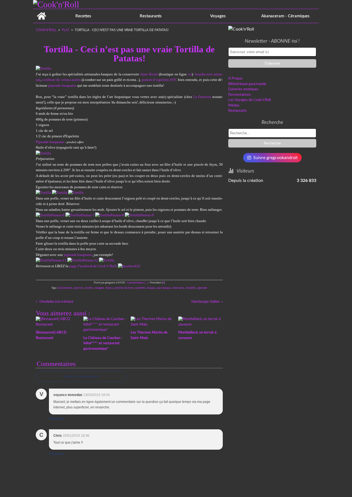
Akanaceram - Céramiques (285, 16)
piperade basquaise (62, 85)
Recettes (83, 16)
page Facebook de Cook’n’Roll (92, 266)
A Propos (235, 78)
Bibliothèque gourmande (247, 84)
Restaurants (151, 16)
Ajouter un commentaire (81, 376)
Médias (234, 105)
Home (41, 11)
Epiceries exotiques (243, 89)
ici (190, 74)
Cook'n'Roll (46, 30)
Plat (66, 30)
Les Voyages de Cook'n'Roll (249, 100)
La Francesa (202, 97)
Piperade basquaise (50, 142)
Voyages (218, 16)
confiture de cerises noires (61, 80)
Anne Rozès (149, 74)
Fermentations (239, 95)
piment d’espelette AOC (159, 80)
